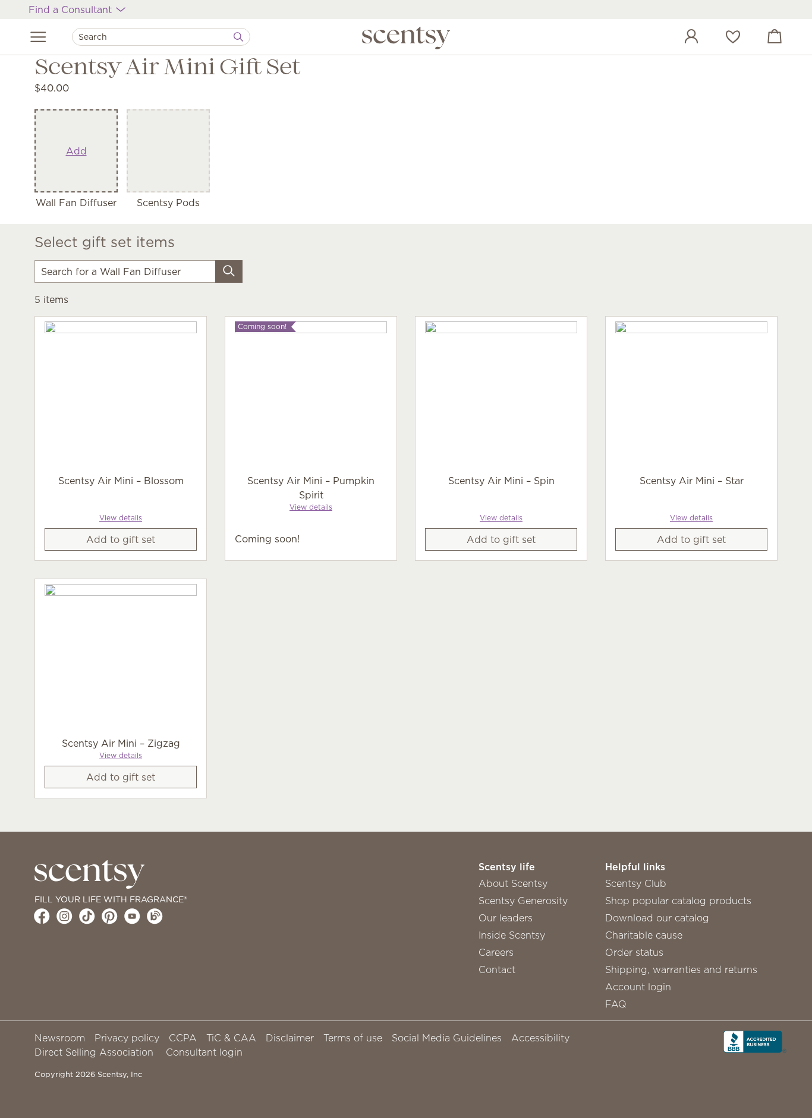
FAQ (616, 1003)
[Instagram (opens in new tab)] (64, 916)
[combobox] (161, 37)
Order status (634, 952)
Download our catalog (657, 917)
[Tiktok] (87, 916)
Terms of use (352, 1037)
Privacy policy (127, 1037)
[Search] (238, 37)
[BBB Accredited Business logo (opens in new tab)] (754, 1040)
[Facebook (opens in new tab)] (42, 916)
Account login (638, 986)
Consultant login (204, 1052)
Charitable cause (643, 935)
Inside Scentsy (512, 935)
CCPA (183, 1037)
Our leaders (506, 917)
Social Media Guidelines (447, 1037)
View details (120, 518)
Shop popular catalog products (678, 900)
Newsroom (59, 1037)
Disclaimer (290, 1037)
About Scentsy (513, 883)
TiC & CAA (231, 1037)
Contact (497, 969)
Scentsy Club (635, 883)
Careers (496, 952)
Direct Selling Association (93, 1052)
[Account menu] (679, 38)
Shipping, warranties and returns (681, 969)
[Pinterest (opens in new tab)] (109, 916)
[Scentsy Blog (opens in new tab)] (155, 916)
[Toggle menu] (38, 37)
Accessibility (540, 1037)
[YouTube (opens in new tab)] (132, 916)
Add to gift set (120, 539)
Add (76, 150)
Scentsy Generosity (523, 900)
